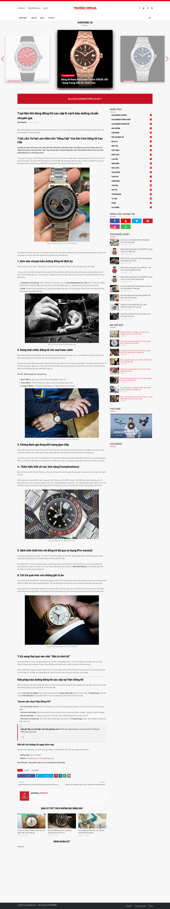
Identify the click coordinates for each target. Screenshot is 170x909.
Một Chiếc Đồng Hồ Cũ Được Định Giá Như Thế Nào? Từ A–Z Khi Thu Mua (135, 296)
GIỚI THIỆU (131, 150)
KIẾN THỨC (131, 155)
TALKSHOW (131, 172)
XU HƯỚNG (27, 108)
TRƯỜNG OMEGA (85, 8)
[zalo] (137, 226)
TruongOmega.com (47, 758)
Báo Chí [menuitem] (51, 18)
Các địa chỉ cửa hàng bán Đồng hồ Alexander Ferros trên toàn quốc (135, 241)
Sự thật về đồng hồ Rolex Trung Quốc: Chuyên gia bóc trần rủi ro (60, 831)
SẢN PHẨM (131, 163)
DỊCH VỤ (131, 141)
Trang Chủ (21, 8)
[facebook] (139, 8)
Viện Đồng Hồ (21, 122)
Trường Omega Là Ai (34, 8)
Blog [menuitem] (42, 18)
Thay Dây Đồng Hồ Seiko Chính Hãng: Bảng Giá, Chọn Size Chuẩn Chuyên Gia (135, 351)
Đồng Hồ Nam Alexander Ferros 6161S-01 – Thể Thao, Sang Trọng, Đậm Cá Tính (136, 269)
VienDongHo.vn (33, 758)
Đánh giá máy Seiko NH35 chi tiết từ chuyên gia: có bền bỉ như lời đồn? (135, 342)
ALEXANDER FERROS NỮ (131, 124)
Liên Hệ (45, 8)
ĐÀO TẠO (131, 146)
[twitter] (137, 221)
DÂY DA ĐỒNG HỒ (131, 137)
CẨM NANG (131, 133)
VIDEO (131, 203)
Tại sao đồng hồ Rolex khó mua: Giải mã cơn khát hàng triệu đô (91, 831)
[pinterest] (151, 8)
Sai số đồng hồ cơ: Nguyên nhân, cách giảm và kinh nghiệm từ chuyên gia (135, 388)
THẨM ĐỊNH (131, 181)
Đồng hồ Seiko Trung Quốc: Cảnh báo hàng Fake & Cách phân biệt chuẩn (136, 259)
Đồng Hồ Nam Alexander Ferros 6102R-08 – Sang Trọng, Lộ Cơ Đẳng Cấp (136, 250)
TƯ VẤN (26, 770)
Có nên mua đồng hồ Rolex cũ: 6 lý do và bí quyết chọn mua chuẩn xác (31, 831)
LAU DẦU (131, 159)
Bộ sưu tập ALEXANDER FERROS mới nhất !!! (85, 99)
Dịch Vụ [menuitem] (34, 18)
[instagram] (147, 8)
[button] (167, 58)
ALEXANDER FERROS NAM (131, 120)
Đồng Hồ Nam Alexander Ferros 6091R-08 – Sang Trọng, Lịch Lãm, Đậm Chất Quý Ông (136, 278)
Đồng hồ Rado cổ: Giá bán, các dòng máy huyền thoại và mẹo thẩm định (134, 333)
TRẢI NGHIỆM (131, 194)
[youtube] (143, 8)
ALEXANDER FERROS (131, 115)
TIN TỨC (131, 190)
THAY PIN (131, 177)
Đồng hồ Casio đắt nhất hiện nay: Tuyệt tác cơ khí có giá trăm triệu (135, 315)
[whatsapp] (126, 226)
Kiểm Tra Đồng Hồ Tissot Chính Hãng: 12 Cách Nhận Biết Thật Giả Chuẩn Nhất (136, 398)
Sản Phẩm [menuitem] (22, 18)
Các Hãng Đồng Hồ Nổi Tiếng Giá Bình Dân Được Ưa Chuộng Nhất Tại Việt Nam (136, 287)
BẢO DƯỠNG (131, 128)
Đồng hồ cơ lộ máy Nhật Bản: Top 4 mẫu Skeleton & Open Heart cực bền (134, 306)
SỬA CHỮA (131, 168)
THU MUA (131, 185)
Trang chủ (20, 108)
